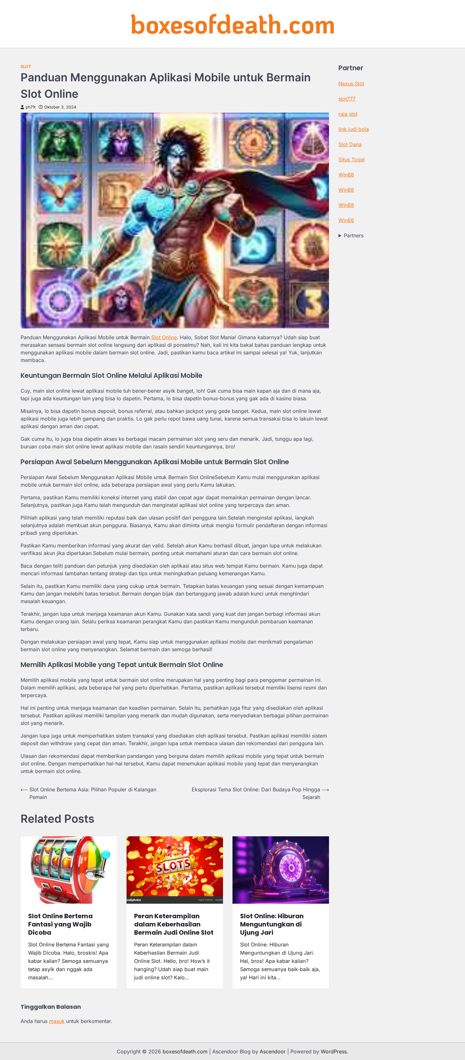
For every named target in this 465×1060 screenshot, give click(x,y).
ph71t (30, 107)
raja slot (347, 114)
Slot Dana (350, 144)
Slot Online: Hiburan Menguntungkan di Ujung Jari (272, 924)
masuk (57, 1021)
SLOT (26, 66)
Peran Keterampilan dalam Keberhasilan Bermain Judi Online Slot (174, 924)
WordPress (334, 1051)
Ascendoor (273, 1051)
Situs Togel (351, 159)
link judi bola (353, 129)
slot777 (347, 99)
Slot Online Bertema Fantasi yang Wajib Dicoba (60, 924)
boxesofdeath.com (232, 23)
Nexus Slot (351, 83)
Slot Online (164, 337)
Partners (353, 235)
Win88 (346, 174)
